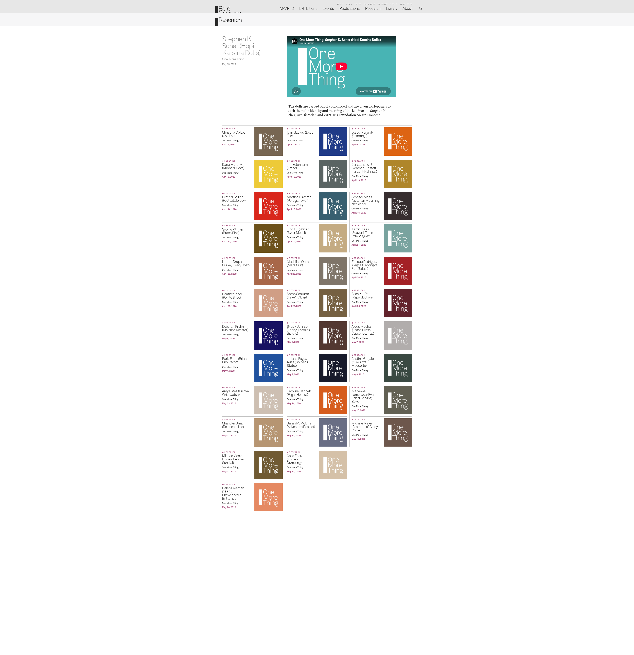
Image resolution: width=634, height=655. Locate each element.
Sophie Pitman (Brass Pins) (232, 231)
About (407, 9)
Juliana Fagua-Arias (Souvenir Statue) (297, 362)
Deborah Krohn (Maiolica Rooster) (235, 328)
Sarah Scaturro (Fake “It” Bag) (298, 295)
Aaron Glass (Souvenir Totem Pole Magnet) (363, 233)
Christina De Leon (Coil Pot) (234, 134)
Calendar (369, 4)
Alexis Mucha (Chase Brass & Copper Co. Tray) (363, 330)
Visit (358, 4)
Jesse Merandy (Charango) (362, 134)
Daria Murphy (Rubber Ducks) (233, 166)
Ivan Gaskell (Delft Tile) (300, 134)
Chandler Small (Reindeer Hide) (233, 425)
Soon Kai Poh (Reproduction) (362, 295)
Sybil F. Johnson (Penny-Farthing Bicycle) (298, 330)
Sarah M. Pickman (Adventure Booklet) (301, 425)
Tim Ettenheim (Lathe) (297, 166)
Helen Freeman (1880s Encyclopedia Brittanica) (233, 493)
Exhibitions (308, 9)
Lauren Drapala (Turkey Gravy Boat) (235, 263)
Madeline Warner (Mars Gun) (299, 263)
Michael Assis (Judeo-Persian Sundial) (233, 459)
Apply (340, 4)
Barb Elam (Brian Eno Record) (234, 360)
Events (328, 9)
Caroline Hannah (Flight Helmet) (299, 393)
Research (373, 9)
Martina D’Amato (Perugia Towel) (299, 199)
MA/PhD (287, 9)
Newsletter (407, 4)
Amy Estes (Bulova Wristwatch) (235, 393)
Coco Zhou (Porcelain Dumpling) (294, 459)
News (349, 4)
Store (393, 4)
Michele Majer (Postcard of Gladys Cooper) (365, 427)
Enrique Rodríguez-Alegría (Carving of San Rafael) (365, 265)
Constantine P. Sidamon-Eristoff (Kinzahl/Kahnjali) (364, 168)
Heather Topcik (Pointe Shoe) (232, 296)
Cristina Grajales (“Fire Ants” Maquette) (363, 362)
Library (391, 9)
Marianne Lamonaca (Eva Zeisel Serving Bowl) (363, 397)
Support (383, 4)
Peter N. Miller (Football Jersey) (234, 199)
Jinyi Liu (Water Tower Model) (297, 231)
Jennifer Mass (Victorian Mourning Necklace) (365, 201)
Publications (349, 9)
